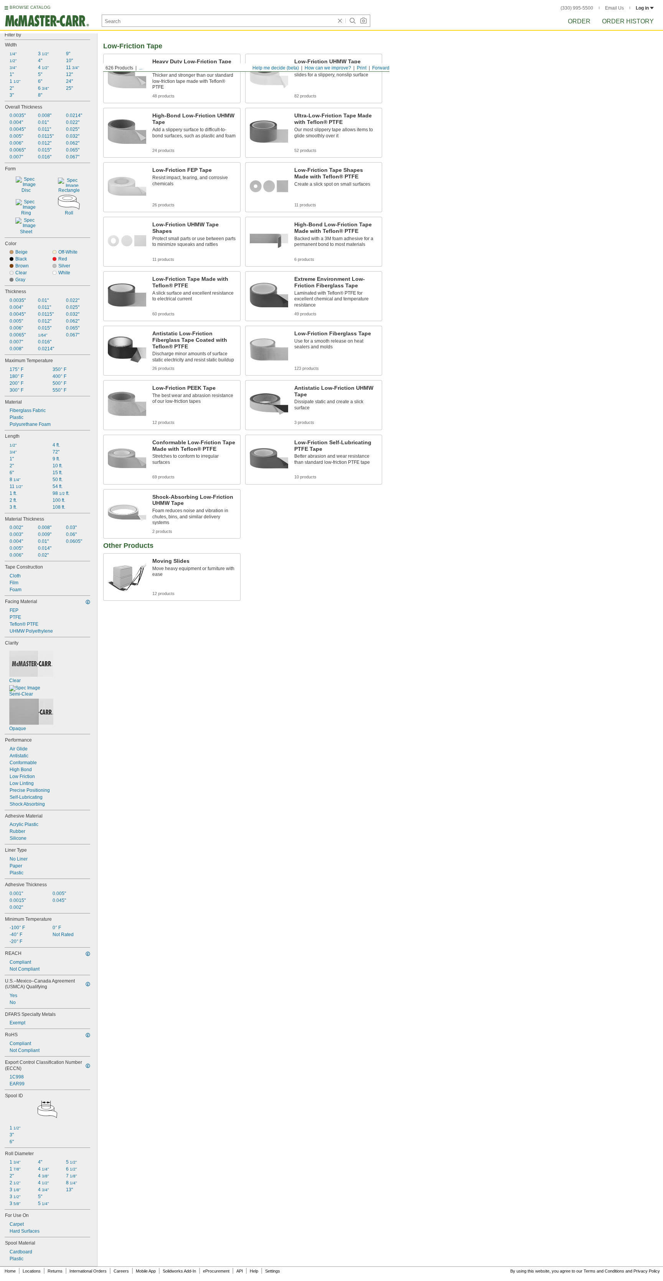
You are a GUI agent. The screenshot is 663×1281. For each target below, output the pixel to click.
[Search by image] (363, 21)
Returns (55, 1271)
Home (10, 1271)
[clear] (340, 20)
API (239, 1271)
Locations (32, 1271)
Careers (121, 1271)
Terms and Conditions (604, 1271)
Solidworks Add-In (179, 1271)
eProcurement (216, 1271)
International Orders (88, 1271)
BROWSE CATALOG (30, 7)
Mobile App (146, 1271)
